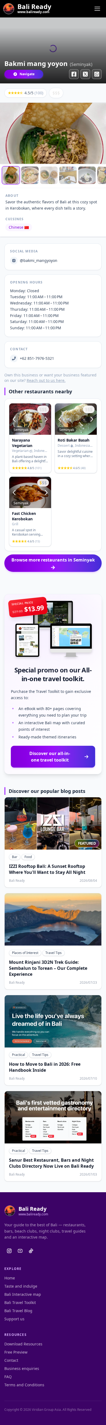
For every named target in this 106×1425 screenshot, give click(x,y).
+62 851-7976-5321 (37, 358)
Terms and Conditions (24, 1384)
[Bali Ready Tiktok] (31, 1251)
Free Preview (15, 1352)
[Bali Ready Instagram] (9, 1251)
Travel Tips (53, 952)
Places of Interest (25, 952)
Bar (14, 857)
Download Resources (23, 1343)
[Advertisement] (53, 583)
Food (28, 857)
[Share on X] (85, 74)
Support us (14, 1318)
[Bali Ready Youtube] (20, 1251)
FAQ (8, 1376)
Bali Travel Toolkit (20, 1302)
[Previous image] (14, 419)
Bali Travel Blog (18, 1310)
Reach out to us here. (46, 380)
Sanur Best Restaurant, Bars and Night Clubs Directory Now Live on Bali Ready (51, 1163)
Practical (18, 1054)
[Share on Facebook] (74, 74)
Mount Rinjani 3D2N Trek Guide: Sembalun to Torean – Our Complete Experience (48, 968)
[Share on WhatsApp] (97, 74)
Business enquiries (21, 1368)
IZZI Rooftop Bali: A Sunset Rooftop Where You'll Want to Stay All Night (47, 869)
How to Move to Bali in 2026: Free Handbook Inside (44, 1067)
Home (9, 1278)
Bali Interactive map (22, 1294)
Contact (11, 1360)
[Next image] (45, 419)
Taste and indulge (20, 1286)
